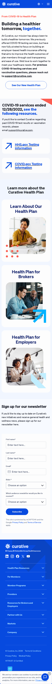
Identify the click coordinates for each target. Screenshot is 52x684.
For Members (13, 576)
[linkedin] (7, 556)
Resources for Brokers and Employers (20, 604)
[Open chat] (45, 677)
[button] (48, 4)
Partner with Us (14, 614)
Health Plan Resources (18, 568)
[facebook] (17, 556)
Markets (11, 623)
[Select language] (40, 4)
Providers (12, 594)
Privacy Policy (18, 522)
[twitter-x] (23, 556)
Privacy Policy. (41, 680)
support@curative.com (20, 130)
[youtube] (28, 556)
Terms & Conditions (33, 651)
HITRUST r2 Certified (14, 661)
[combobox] (26, 485)
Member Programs (16, 585)
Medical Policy (25, 656)
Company (12, 632)
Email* (8, 466)
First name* (10, 439)
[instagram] (12, 556)
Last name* (10, 453)
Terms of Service (34, 522)
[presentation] (26, 85)
